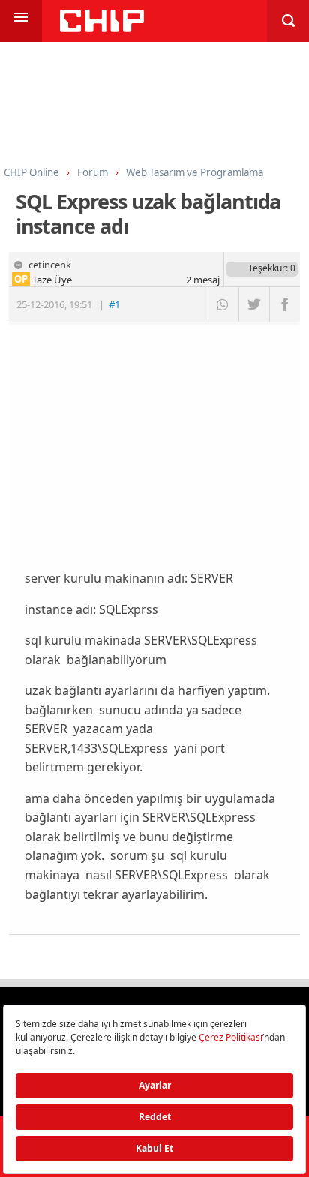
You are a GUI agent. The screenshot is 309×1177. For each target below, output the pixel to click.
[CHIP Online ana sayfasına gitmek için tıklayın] (102, 28)
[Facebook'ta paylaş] (284, 304)
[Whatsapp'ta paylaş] (223, 304)
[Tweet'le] (253, 304)
